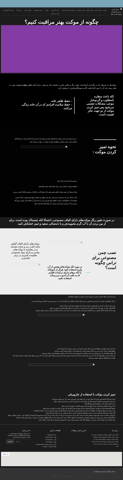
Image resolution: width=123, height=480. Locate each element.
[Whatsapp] (119, 3)
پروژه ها (19, 10)
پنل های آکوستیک (9, 10)
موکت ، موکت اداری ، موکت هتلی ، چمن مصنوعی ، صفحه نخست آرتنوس (84, 10)
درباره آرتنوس (55, 10)
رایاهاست (54, 476)
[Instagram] (113, 3)
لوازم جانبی (27, 10)
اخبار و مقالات (55, 13)
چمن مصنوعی (38, 10)
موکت (46, 10)
